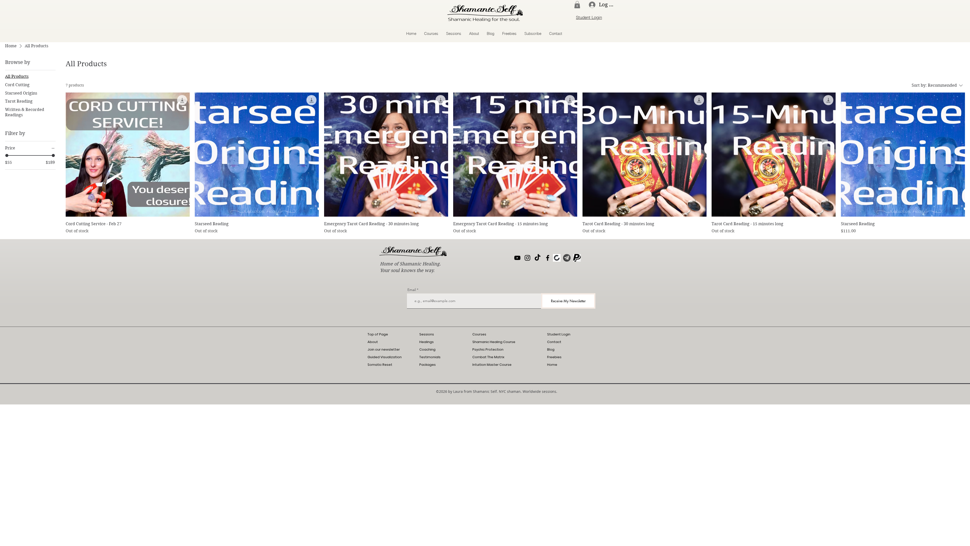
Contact (554, 341)
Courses (479, 334)
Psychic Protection (487, 349)
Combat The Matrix (488, 357)
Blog (550, 349)
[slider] (7, 155)
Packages (427, 364)
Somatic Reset (380, 364)
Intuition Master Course (492, 364)
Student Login (558, 334)
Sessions (426, 334)
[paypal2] (577, 258)
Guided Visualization (385, 357)
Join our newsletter (384, 349)
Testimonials (430, 357)
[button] (577, 4)
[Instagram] (527, 258)
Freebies (554, 357)
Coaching (427, 349)
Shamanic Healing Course (493, 341)
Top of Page (378, 334)
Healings (426, 341)
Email (411, 289)
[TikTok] (537, 258)
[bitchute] (557, 258)
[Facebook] (547, 258)
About (373, 341)
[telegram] (567, 258)
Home (552, 364)
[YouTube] (517, 258)
